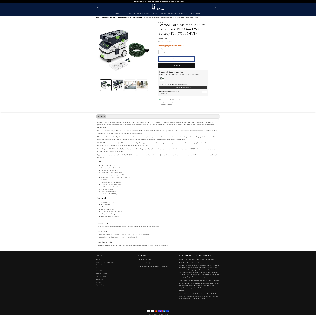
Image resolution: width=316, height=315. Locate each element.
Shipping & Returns (101, 273)
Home (98, 17)
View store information (166, 104)
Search (98, 259)
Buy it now (176, 65)
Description (101, 116)
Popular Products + (102, 285)
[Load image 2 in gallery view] (118, 85)
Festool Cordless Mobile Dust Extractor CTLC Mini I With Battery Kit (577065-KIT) (174, 91)
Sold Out (98, 282)
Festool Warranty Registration (104, 262)
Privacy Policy (100, 265)
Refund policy (100, 279)
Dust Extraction (138, 17)
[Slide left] (98, 85)
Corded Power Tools (124, 17)
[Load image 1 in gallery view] (106, 85)
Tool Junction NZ (155, 314)
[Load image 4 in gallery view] (142, 85)
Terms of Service (101, 276)
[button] (98, 7)
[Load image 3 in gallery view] (130, 85)
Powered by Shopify (163, 314)
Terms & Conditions (102, 270)
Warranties (99, 267)
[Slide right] (150, 85)
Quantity (160, 48)
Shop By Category (108, 17)
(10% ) (183, 87)
